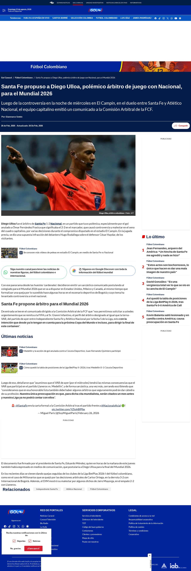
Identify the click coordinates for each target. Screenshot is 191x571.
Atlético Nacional (74, 489)
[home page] (52, 2)
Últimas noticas (63, 2)
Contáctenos (87, 531)
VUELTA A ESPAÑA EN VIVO (36, 18)
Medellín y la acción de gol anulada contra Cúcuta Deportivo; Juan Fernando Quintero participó (72, 350)
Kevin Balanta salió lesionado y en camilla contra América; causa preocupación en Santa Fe (168, 318)
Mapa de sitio (88, 538)
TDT (84, 523)
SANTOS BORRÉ (60, 18)
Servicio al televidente (91, 516)
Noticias (36, 541)
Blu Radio (44, 523)
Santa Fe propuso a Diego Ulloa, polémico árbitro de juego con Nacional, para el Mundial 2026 (75, 78)
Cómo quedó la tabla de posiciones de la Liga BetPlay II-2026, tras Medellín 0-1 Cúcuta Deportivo (73, 367)
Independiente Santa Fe (47, 489)
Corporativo (134, 534)
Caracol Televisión (48, 520)
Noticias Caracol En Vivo (116, 2)
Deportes (21, 541)
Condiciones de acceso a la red (141, 516)
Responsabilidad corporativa (141, 520)
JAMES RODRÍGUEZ (142, 18)
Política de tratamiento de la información (146, 523)
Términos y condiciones (138, 531)
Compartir (183, 125)
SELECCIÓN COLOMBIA (82, 18)
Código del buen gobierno (93, 527)
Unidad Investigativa (94, 2)
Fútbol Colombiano (24, 78)
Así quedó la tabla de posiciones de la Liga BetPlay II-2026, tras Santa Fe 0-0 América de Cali (167, 302)
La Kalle (43, 527)
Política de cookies (136, 527)
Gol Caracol (78, 2)
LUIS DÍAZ (125, 18)
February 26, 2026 (88, 413)
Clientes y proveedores (92, 534)
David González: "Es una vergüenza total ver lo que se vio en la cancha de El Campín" (168, 285)
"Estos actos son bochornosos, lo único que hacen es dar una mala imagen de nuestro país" (168, 268)
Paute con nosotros (90, 542)
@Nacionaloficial (111, 405)
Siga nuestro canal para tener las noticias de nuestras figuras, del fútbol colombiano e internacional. (34, 272)
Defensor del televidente (92, 520)
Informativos (135, 2)
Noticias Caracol (47, 516)
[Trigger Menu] (3, 10)
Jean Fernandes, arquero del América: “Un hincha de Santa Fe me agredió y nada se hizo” (167, 252)
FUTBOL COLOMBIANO (106, 18)
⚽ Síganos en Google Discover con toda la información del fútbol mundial (103, 271)
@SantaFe (22, 405)
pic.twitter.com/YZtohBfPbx (68, 409)
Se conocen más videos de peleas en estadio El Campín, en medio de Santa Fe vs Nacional (68, 252)
